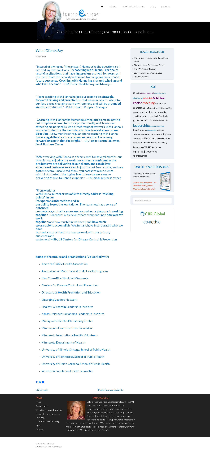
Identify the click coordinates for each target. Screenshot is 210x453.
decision (154, 108)
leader (166, 121)
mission (154, 134)
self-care (136, 143)
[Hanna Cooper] (55, 15)
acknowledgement (147, 93)
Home (38, 401)
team (151, 142)
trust (142, 147)
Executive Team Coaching (48, 421)
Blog (38, 425)
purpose (136, 138)
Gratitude (163, 116)
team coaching (160, 142)
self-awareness (161, 138)
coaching (148, 103)
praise (169, 134)
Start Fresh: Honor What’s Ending (148, 73)
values (148, 147)
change (159, 97)
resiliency (146, 138)
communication (160, 103)
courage (146, 107)
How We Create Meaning (144, 69)
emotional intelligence (145, 111)
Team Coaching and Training (49, 410)
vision (157, 147)
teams (136, 147)
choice (137, 103)
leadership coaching (156, 126)
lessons (144, 130)
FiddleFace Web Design (52, 446)
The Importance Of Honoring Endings (149, 65)
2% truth (136, 93)
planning (162, 134)
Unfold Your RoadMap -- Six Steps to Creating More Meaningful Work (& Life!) (145, 185)
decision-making (165, 108)
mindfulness (146, 134)
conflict (137, 107)
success (143, 142)
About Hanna (42, 406)
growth (137, 120)
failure (145, 116)
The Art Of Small (141, 77)
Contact (39, 429)
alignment (138, 98)
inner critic (147, 120)
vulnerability (140, 151)
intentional (158, 120)
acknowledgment (160, 93)
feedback (154, 116)
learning (137, 130)
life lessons (151, 130)
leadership (141, 125)
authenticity (148, 98)
